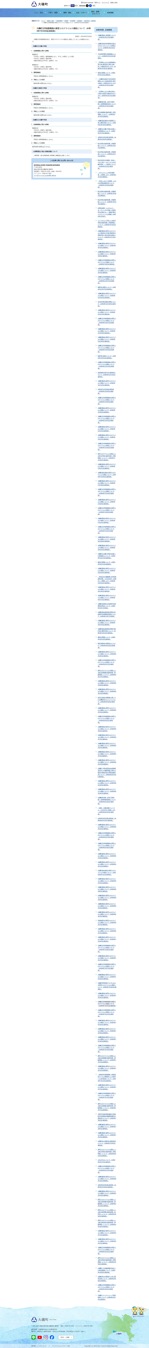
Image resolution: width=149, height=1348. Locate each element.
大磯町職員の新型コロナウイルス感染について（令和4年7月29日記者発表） (107, 939)
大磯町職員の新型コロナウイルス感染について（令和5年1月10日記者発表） (107, 245)
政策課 (66, 20)
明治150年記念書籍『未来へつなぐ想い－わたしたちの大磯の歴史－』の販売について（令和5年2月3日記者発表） (107, 164)
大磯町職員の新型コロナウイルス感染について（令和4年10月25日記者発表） (107, 547)
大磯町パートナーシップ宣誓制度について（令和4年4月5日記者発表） (107, 1297)
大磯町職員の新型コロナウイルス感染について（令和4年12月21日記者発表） (107, 312)
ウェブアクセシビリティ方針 (61, 1346)
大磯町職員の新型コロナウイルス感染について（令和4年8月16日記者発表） (107, 856)
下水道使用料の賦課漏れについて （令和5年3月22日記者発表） (107, 56)
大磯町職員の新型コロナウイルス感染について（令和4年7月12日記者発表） (107, 1068)
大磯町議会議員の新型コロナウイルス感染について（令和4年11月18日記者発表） (107, 475)
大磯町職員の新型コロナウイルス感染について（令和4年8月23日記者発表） (107, 827)
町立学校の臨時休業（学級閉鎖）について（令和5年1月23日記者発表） (107, 202)
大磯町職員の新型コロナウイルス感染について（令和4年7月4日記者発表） (107, 1135)
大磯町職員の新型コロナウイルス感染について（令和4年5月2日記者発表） (107, 1241)
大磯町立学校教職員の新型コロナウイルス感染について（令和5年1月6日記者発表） (107, 262)
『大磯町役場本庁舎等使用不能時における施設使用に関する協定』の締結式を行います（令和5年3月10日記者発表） (107, 83)
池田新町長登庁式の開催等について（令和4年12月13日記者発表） (107, 375)
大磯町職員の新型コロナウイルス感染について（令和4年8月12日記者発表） (107, 864)
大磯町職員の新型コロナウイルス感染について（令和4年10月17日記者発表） (107, 597)
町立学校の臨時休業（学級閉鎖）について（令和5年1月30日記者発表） (107, 193)
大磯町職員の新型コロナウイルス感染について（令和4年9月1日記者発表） (107, 754)
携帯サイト (98, 2)
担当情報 (72, 20)
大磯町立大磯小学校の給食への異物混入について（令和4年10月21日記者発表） (107, 556)
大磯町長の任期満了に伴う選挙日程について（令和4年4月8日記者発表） (107, 1279)
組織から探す (114, 2)
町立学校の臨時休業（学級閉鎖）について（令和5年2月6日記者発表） (107, 146)
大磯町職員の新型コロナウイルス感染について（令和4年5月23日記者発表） (107, 1193)
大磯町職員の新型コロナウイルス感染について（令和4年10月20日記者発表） (107, 570)
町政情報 (110, 12)
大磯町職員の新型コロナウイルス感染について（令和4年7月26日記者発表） (107, 977)
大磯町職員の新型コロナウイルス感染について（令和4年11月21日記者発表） (107, 466)
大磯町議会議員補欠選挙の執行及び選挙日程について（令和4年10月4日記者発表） (107, 631)
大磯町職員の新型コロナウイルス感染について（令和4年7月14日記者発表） (107, 1039)
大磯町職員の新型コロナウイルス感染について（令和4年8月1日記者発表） (107, 931)
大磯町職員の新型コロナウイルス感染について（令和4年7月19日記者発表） (107, 1031)
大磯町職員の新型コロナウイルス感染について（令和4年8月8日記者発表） (107, 889)
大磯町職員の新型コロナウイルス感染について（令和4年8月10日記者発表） (107, 881)
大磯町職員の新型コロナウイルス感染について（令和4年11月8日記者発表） (107, 502)
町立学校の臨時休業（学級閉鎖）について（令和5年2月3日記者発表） (107, 154)
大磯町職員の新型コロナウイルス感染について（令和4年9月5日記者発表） (107, 745)
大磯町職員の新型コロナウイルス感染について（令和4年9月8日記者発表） (107, 729)
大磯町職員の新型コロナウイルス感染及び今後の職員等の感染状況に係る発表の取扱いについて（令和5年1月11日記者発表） (107, 235)
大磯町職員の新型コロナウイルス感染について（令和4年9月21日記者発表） (107, 691)
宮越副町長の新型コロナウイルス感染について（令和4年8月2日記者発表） (107, 922)
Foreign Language (88, 2)
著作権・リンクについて (39, 1346)
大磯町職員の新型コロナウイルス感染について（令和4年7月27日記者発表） (107, 958)
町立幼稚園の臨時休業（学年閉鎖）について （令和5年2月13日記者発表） (107, 114)
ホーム (43, 20)
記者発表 (79, 20)
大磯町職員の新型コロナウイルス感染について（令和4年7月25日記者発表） (107, 995)
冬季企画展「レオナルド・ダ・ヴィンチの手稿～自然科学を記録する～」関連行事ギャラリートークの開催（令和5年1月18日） (107, 212)
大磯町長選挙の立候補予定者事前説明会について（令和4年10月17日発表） (107, 606)
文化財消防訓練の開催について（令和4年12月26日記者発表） (107, 304)
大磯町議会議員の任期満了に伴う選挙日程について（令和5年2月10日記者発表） (107, 123)
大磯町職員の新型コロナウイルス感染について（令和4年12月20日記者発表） (107, 331)
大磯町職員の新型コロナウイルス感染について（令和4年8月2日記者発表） (107, 914)
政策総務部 (59, 20)
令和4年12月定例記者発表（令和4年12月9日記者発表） (106, 391)
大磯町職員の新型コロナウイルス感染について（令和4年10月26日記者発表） (107, 539)
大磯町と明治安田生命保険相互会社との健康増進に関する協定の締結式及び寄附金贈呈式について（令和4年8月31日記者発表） (107, 773)
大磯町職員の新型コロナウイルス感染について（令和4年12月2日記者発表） (107, 429)
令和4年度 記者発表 (90, 20)
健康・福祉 (67, 12)
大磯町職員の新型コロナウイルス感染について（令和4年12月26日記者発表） (107, 295)
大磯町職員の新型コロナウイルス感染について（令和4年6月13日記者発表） (107, 1179)
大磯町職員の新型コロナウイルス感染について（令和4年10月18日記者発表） (107, 589)
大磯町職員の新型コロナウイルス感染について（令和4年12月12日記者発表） (107, 383)
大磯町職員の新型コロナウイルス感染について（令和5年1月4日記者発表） (107, 270)
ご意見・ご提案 (64, 1337)
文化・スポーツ (81, 12)
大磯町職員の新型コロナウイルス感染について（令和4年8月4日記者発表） (107, 897)
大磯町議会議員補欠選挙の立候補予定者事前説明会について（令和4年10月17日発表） (107, 614)
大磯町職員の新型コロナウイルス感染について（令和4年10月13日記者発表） (107, 622)
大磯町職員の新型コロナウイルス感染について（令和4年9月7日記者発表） (107, 737)
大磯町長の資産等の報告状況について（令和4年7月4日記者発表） (107, 1143)
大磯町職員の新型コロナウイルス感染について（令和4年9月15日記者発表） (107, 710)
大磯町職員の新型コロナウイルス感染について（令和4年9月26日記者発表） (107, 683)
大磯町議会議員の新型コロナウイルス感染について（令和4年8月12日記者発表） (107, 872)
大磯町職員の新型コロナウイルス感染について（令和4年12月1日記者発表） (107, 437)
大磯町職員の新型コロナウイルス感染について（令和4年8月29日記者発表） (107, 783)
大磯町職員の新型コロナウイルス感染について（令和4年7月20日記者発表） (107, 1022)
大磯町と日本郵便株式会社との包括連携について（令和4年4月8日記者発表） (107, 1270)
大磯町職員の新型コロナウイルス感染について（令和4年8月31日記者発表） (107, 762)
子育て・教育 (53, 12)
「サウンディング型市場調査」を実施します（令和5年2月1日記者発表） (107, 175)
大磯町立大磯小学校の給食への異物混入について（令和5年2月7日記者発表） (107, 131)
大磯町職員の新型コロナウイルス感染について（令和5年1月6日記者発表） (107, 254)
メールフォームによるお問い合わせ (45, 175)
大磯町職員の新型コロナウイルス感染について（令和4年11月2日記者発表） (107, 520)
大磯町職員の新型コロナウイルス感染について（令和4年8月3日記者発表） (107, 906)
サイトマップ (105, 2)
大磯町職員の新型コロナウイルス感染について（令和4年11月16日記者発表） (107, 483)
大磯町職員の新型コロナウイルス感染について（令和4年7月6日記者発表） (107, 1127)
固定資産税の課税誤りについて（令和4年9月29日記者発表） (107, 645)
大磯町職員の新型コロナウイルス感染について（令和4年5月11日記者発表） (107, 1233)
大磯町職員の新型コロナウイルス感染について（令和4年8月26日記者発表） (107, 791)
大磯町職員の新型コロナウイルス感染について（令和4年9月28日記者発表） (107, 654)
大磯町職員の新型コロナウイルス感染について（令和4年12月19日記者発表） (107, 339)
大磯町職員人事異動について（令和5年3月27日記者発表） (107, 37)
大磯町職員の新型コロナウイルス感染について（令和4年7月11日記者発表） (107, 1087)
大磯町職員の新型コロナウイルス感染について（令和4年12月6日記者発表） (107, 410)
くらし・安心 (38, 12)
